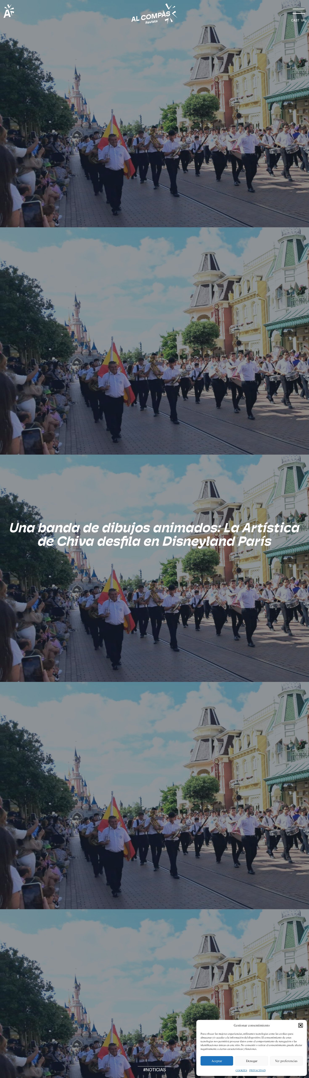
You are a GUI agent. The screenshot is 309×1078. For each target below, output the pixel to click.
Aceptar (216, 1061)
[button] (300, 1025)
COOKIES (241, 1070)
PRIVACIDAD (257, 1070)
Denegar (252, 1061)
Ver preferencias (286, 1061)
